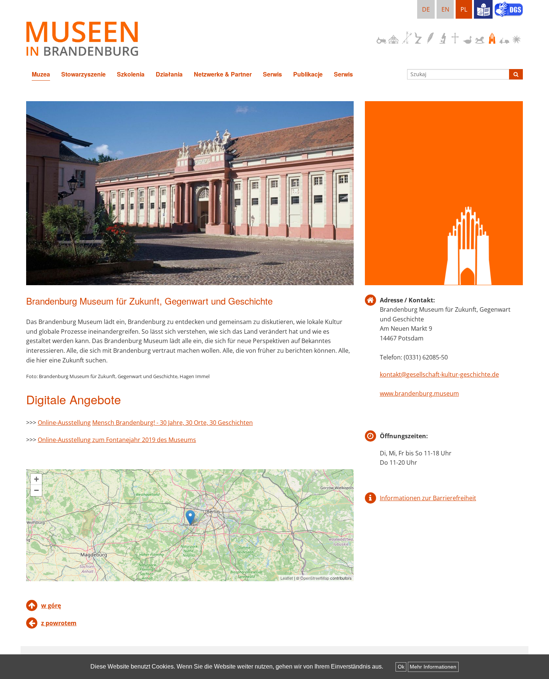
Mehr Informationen (433, 667)
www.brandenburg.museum (419, 393)
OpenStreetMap (314, 578)
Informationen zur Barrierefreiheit (428, 498)
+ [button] (36, 479)
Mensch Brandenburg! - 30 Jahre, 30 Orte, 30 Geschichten (172, 422)
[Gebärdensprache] (508, 10)
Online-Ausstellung (64, 422)
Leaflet (286, 578)
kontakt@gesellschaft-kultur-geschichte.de (439, 374)
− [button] (36, 490)
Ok (401, 667)
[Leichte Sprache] (483, 9)
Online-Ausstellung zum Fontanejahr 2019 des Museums (117, 440)
